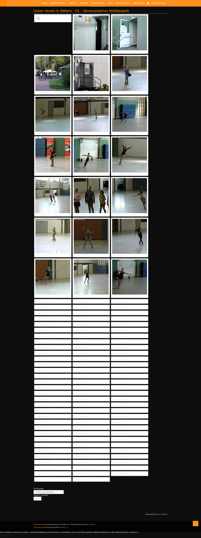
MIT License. (91, 524)
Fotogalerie (98, 3)
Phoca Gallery (161, 514)
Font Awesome (39, 527)
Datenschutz (123, 3)
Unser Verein (57, 3)
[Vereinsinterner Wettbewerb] (91, 32)
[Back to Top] (195, 523)
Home (44, 3)
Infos (72, 3)
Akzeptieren (6, 536)
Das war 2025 (159, 3)
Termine (84, 3)
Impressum (138, 3)
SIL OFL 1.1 (64, 527)
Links (110, 3)
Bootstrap (37, 524)
